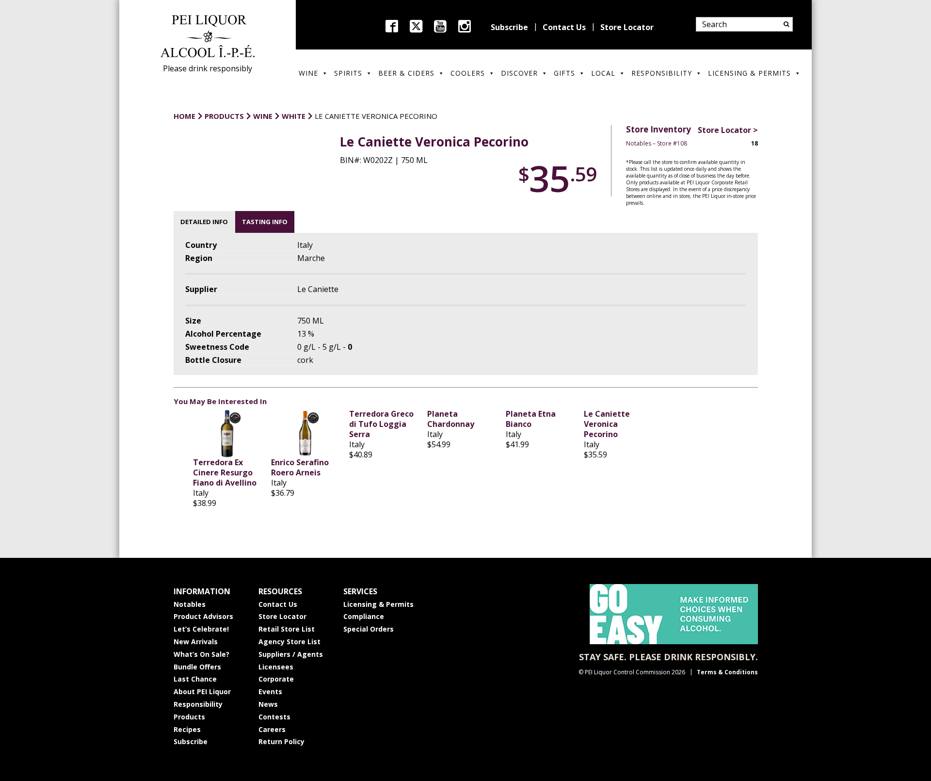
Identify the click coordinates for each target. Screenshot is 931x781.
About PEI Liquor (202, 691)
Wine (308, 73)
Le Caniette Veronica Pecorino (607, 423)
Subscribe (509, 27)
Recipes (187, 729)
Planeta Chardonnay (450, 418)
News (268, 704)
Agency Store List (289, 641)
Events (270, 691)
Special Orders (368, 629)
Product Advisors (203, 616)
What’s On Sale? (201, 654)
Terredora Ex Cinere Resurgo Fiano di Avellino (225, 472)
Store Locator (627, 27)
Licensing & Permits (749, 73)
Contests (274, 716)
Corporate (276, 678)
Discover (519, 73)
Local (603, 73)
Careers (272, 729)
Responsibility (661, 73)
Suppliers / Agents (290, 654)
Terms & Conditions (727, 672)
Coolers (467, 73)
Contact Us (564, 27)
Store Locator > (728, 130)
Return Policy (281, 741)
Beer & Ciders (406, 73)
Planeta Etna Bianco (531, 418)
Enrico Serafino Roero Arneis (300, 467)
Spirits (348, 73)
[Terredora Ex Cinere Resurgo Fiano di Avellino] (227, 433)
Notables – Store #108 (656, 143)
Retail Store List (286, 629)
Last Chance (195, 678)
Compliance (363, 616)
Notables (190, 604)
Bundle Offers (197, 666)
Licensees (275, 666)
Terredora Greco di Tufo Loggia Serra (381, 423)
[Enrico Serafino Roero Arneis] (305, 433)
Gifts (564, 73)
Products (189, 716)
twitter (416, 26)
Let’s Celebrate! (201, 629)
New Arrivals (196, 641)
